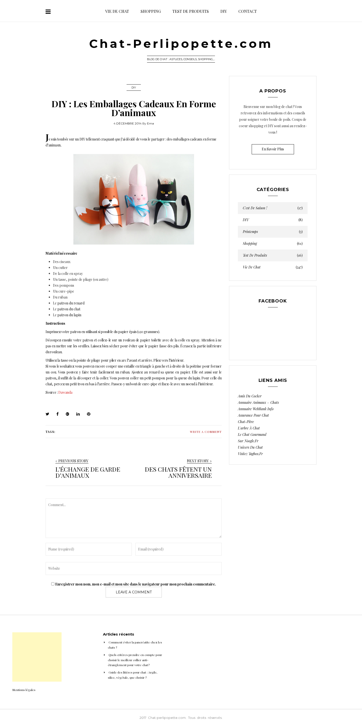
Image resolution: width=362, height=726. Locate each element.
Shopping (151, 11)
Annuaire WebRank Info (256, 409)
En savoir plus (273, 149)
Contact (247, 11)
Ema (150, 123)
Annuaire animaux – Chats (258, 402)
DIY (223, 11)
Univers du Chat (250, 447)
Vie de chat (117, 11)
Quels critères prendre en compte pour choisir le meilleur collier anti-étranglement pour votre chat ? (135, 660)
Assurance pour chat (253, 415)
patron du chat (68, 309)
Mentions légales (23, 690)
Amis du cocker (250, 396)
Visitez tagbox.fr (250, 453)
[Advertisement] (37, 657)
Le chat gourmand (252, 434)
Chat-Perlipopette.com (181, 43)
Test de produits (190, 11)
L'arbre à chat (249, 428)
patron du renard (70, 303)
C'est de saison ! (273, 208)
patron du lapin (69, 315)
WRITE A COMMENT (206, 432)
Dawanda (65, 392)
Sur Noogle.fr (248, 441)
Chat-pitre (246, 421)
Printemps (273, 231)
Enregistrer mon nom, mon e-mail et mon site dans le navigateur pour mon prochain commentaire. (135, 584)
